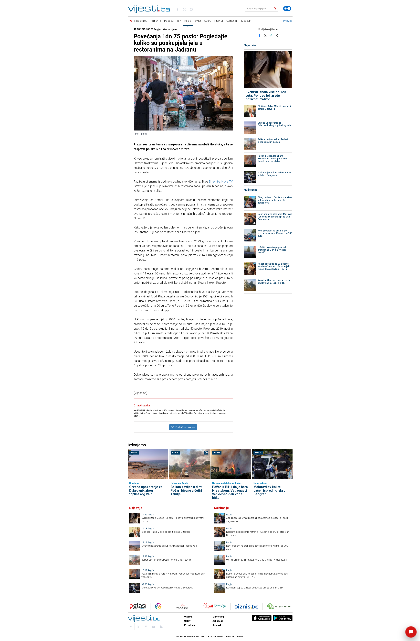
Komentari (232, 20)
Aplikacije (217, 621)
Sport (207, 20)
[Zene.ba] (182, 606)
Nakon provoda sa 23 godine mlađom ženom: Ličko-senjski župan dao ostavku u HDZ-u (274, 266)
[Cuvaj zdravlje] (214, 606)
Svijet (198, 20)
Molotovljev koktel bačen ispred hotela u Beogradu (275, 173)
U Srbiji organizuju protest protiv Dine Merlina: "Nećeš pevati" (272, 250)
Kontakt (216, 625)
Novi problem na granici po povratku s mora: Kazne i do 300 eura (275, 233)
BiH (179, 20)
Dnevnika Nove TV (221, 181)
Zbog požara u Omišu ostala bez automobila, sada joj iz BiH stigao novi (275, 200)
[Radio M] (137, 606)
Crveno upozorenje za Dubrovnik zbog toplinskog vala (274, 124)
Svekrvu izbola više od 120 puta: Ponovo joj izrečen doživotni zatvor (265, 95)
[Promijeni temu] (287, 8)
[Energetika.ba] (280, 606)
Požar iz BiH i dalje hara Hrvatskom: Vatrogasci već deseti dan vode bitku (272, 159)
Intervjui (218, 20)
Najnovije (155, 20)
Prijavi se (288, 21)
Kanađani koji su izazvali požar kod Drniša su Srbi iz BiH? (274, 281)
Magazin (246, 20)
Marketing (218, 616)
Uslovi (187, 621)
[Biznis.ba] (246, 606)
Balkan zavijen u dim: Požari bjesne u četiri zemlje (273, 140)
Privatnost (190, 625)
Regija (187, 20)
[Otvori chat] (411, 632)
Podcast (169, 20)
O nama (188, 616)
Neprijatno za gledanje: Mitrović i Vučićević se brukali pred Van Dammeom (275, 217)
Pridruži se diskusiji (185, 427)
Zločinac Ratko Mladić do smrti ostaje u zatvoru (274, 107)
